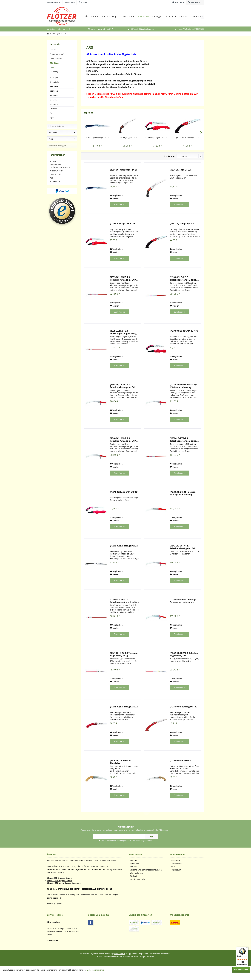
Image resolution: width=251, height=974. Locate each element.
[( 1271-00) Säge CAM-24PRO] (96, 510)
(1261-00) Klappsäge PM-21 (97, 137)
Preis (51, 139)
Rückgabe (134, 876)
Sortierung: (169, 156)
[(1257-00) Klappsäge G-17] (187, 126)
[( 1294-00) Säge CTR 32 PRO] (157, 126)
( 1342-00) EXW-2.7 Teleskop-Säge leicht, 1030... (184, 654)
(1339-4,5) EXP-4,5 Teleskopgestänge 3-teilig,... (184, 439)
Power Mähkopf (56, 54)
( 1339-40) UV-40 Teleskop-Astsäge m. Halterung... (183, 600)
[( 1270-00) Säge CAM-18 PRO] (156, 349)
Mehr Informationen (95, 970)
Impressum (55, 181)
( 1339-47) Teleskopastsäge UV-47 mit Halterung (183, 386)
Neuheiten (54, 86)
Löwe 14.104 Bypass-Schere (59, 880)
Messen (53, 100)
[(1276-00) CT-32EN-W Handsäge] (96, 779)
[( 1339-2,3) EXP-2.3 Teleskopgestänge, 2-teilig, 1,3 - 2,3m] (96, 618)
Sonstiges (54, 77)
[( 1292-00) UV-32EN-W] (156, 779)
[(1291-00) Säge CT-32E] (127, 126)
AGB (51, 178)
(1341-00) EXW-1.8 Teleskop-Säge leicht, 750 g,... (124, 654)
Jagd (52, 117)
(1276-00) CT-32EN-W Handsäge (120, 761)
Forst (52, 113)
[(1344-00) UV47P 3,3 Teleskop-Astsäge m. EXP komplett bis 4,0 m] (96, 403)
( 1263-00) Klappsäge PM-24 (124, 545)
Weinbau (54, 104)
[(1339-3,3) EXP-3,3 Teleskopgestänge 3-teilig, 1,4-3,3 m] (96, 349)
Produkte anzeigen (57, 145)
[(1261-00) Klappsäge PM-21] (97, 126)
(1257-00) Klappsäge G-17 (187, 137)
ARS (54, 67)
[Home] (86, 16)
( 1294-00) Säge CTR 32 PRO (157, 137)
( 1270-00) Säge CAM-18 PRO (184, 331)
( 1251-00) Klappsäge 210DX (124, 706)
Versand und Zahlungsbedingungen (60, 165)
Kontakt (53, 161)
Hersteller (53, 132)
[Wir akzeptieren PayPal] (62, 191)
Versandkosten (119, 954)
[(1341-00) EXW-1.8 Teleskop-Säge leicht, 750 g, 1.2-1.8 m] (96, 671)
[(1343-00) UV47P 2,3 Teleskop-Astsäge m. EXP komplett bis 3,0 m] (156, 564)
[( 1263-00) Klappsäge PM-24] (96, 564)
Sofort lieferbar (58, 126)
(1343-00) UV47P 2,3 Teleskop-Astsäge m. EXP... (184, 547)
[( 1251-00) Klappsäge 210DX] (96, 725)
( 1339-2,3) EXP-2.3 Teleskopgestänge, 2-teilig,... (124, 600)
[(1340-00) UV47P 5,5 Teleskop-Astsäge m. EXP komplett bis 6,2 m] (96, 456)
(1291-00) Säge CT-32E (127, 137)
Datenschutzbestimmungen (115, 840)
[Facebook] (90, 922)
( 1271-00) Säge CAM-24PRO (124, 492)
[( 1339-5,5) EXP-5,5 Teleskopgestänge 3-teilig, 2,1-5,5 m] (156, 295)
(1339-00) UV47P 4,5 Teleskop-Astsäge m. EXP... (124, 278)
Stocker (53, 49)
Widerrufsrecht (56, 170)
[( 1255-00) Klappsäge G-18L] (156, 725)
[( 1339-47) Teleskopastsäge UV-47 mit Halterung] (156, 403)
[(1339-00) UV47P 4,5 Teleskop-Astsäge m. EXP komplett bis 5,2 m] (96, 295)
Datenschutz (55, 174)
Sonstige (55, 71)
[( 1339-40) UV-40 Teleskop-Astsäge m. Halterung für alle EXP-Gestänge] (156, 618)
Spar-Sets (54, 91)
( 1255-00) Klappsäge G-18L (183, 706)
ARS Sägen (54, 63)
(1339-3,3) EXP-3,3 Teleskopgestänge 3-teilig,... (124, 332)
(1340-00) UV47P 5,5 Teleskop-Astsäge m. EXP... (124, 439)
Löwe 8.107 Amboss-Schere (59, 878)
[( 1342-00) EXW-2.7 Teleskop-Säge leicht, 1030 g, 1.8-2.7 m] (156, 671)
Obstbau (53, 108)
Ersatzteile (54, 82)
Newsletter (176, 860)
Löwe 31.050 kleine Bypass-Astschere (64, 883)
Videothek (54, 95)
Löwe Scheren (56, 58)
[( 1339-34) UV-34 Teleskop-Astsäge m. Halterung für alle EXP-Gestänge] (156, 510)
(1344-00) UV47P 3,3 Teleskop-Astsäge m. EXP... (124, 386)
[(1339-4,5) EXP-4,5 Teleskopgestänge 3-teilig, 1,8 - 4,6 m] (156, 456)
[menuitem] (195, 2)
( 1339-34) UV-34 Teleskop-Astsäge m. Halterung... (183, 493)
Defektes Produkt (137, 879)
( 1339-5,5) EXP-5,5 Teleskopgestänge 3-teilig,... (184, 278)
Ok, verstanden (241, 969)
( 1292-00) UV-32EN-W (180, 760)
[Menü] (246, 948)
